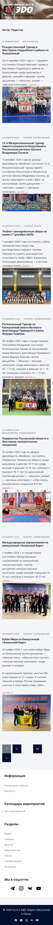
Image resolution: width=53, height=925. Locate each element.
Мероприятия (30, 41)
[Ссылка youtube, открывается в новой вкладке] (37, 920)
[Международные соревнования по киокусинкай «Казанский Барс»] (26, 601)
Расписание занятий (16, 785)
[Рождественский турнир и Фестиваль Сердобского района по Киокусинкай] (26, 105)
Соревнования (41, 138)
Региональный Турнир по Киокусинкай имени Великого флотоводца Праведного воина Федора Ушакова (23, 329)
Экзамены (10, 866)
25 (37, 748)
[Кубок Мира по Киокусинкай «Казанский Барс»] (26, 713)
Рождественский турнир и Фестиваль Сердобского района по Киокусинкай (25, 50)
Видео (8, 833)
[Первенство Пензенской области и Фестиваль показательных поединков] (26, 506)
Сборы (38, 226)
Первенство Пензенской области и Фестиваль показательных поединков (25, 441)
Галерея (27, 138)
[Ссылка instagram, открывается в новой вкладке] (26, 920)
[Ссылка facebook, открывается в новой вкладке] (16, 920)
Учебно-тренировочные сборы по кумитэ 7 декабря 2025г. (24, 233)
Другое (8, 844)
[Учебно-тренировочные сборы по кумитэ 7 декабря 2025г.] (26, 286)
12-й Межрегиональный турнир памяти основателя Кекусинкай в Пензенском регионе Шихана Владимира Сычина (24, 148)
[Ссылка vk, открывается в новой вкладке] (32, 920)
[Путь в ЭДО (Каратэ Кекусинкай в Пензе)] (18, 9)
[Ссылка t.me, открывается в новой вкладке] (21, 920)
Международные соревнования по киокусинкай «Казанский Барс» (25, 544)
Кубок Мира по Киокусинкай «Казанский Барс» (20, 641)
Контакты (9, 791)
